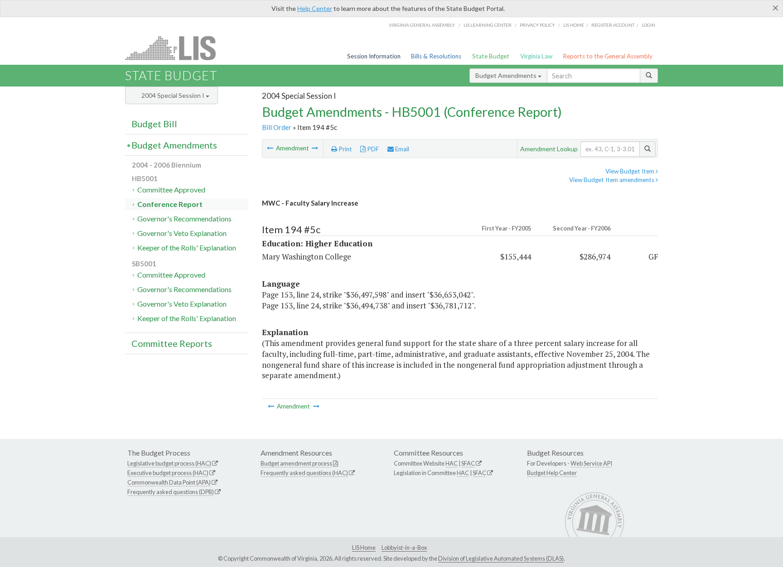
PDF (372, 149)
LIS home (573, 25)
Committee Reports (171, 343)
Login (648, 25)
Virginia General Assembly (422, 25)
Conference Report (170, 204)
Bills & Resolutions (436, 56)
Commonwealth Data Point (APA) (169, 482)
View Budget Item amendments (612, 179)
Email (401, 149)
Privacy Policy (537, 25)
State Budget (490, 56)
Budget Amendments (506, 75)
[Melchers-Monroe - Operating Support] (315, 148)
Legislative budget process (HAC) (169, 463)
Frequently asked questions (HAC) (304, 472)
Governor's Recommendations (184, 218)
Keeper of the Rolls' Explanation (186, 247)
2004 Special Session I (173, 95)
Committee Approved (171, 189)
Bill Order (276, 127)
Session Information (374, 56)
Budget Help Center (552, 472)
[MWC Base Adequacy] (271, 148)
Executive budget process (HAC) (167, 472)
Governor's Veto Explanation (182, 233)
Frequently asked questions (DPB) (170, 491)
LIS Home (364, 547)
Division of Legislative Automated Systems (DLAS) (501, 558)
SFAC (468, 463)
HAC (451, 463)
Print (344, 149)
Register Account (612, 25)
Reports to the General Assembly (607, 56)
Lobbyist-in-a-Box (404, 547)
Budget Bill (154, 123)
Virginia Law (536, 56)
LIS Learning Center (488, 25)
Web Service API (591, 463)
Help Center (314, 8)
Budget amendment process (296, 463)
